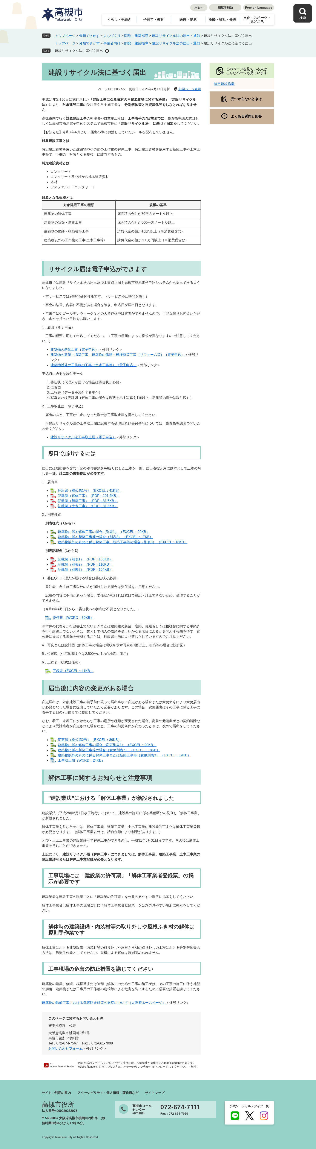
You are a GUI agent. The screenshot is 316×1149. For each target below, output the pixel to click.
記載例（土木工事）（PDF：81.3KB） (88, 506)
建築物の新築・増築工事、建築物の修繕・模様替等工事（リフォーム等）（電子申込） (118, 355)
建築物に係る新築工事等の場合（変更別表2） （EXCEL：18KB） (109, 750)
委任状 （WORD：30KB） (73, 617)
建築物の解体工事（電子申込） (75, 349)
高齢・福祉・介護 (222, 19)
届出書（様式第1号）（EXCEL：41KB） (89, 490)
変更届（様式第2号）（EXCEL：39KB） (89, 740)
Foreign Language (258, 7)
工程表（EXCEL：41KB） (73, 671)
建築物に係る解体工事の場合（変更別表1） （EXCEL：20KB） (107, 745)
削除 (107, 51)
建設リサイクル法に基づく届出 (79, 51)
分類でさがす (89, 36)
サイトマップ (154, 1092)
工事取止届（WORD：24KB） (81, 760)
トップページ (65, 36)
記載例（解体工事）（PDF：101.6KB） (89, 496)
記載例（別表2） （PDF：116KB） (85, 564)
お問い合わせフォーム (65, 1048)
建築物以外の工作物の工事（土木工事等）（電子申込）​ (94, 365)
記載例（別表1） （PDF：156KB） (85, 559)
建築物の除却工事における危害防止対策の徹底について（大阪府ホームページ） (104, 1003)
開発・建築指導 (136, 36)
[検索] (302, 13)
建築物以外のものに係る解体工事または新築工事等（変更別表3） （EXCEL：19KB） (124, 755)
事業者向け (112, 43)
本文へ (198, 7)
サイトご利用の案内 (56, 1092)
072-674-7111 (180, 1107)
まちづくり (112, 36)
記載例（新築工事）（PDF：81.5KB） (88, 501)
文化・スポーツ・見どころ (257, 19)
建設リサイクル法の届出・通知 (176, 36)
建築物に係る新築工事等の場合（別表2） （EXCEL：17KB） (105, 537)
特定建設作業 (224, 84)
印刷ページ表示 (189, 89)
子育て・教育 (153, 19)
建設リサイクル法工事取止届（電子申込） (83, 437)
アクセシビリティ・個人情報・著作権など (108, 1092)
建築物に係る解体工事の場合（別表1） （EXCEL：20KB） (104, 532)
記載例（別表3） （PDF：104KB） (85, 569)
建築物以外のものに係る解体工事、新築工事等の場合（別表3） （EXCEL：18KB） (122, 542)
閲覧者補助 (225, 7)
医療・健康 (188, 19)
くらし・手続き (119, 19)
